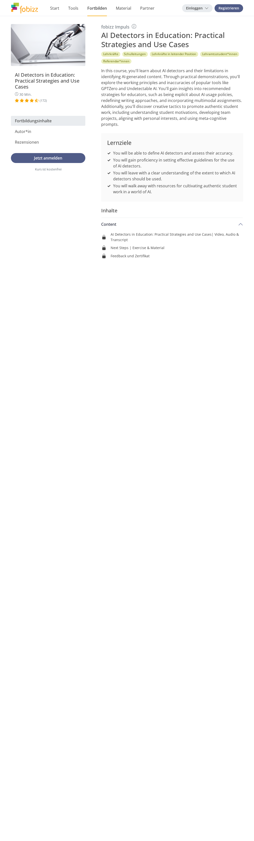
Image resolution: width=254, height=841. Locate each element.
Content (108, 224)
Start (54, 8)
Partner (147, 8)
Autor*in (23, 131)
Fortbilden (97, 8)
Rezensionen (27, 142)
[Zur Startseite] (24, 8)
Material (123, 8)
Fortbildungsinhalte (33, 121)
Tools (73, 8)
